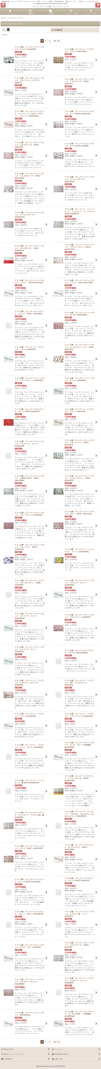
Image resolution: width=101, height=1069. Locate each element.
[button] (3, 5)
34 (55, 41)
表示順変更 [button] (58, 30)
